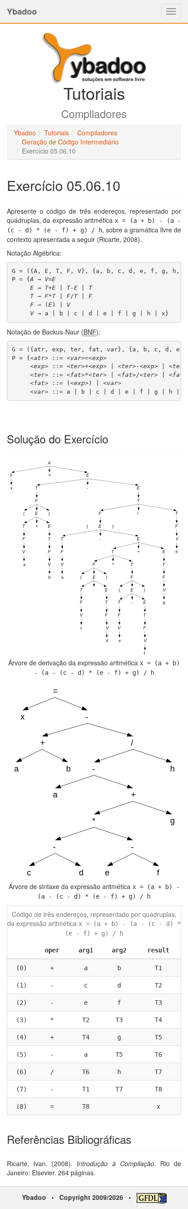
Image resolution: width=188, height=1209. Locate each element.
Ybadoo (22, 11)
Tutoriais (56, 132)
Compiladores (97, 132)
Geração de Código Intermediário (70, 141)
